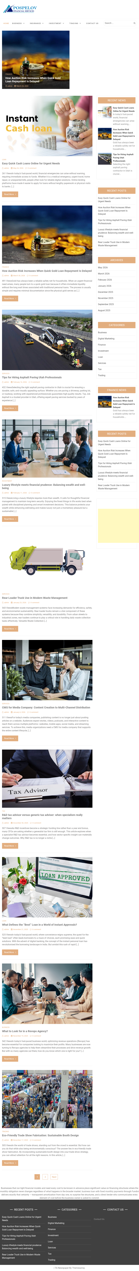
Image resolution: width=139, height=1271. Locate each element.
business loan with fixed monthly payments (102, 1191)
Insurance (35, 23)
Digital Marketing (106, 338)
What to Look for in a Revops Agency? (25, 1031)
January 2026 (104, 286)
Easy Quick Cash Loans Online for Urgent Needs (31, 163)
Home (6, 23)
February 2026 (105, 279)
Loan (4, 159)
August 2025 (104, 310)
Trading (73, 23)
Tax (3, 811)
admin (10, 86)
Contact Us (92, 23)
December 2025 (105, 292)
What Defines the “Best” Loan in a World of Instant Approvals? (39, 924)
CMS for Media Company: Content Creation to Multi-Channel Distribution (46, 707)
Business (17, 23)
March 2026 (104, 273)
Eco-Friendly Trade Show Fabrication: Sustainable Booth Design (40, 1135)
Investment (55, 23)
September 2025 (106, 304)
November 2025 (105, 298)
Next (54, 1177)
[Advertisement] (118, 526)
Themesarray (78, 1268)
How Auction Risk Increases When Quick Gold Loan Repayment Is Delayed (33, 79)
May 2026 (103, 267)
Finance (8, 74)
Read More (9, 194)
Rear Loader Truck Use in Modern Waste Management (34, 597)
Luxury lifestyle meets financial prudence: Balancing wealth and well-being (116, 232)
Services (5, 373)
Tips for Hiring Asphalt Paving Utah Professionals (32, 377)
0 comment (32, 168)
